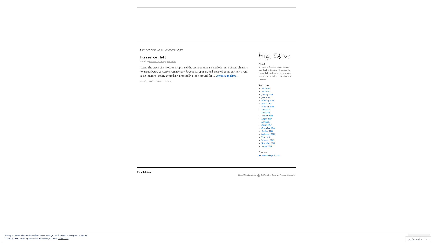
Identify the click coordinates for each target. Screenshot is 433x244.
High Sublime (144, 172)
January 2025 (267, 94)
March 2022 (266, 104)
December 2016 (268, 128)
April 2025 (265, 91)
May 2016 (265, 137)
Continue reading (227, 75)
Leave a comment (163, 81)
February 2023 (267, 100)
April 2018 (265, 113)
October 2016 (267, 131)
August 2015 (266, 146)
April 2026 (265, 88)
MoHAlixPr (171, 61)
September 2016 (268, 134)
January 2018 (267, 116)
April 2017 (265, 122)
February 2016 (267, 140)
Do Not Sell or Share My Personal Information (278, 175)
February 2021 (267, 107)
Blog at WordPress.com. (247, 175)
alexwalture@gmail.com (269, 155)
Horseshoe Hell (153, 57)
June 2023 (265, 97)
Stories (151, 81)
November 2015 (268, 143)
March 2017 (266, 125)
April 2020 (265, 110)
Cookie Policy (63, 239)
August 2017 (266, 119)
